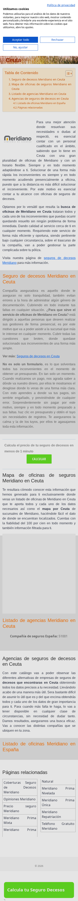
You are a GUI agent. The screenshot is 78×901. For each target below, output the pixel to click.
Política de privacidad (61, 5)
